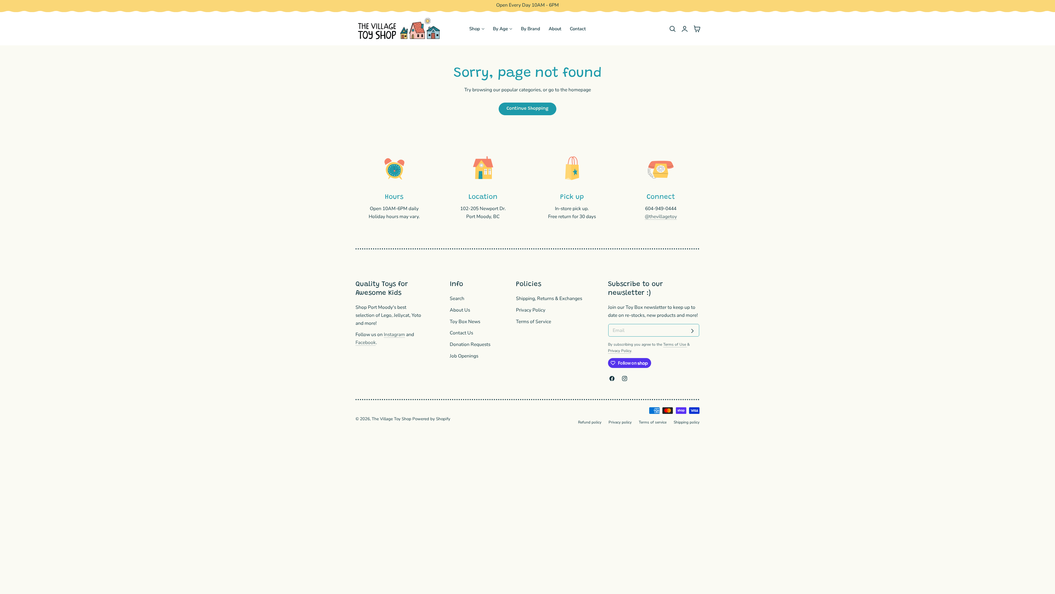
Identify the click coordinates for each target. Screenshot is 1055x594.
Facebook (366, 342)
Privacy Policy (530, 310)
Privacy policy (620, 422)
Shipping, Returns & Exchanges (549, 298)
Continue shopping (527, 108)
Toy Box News (465, 321)
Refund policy (589, 422)
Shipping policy (686, 422)
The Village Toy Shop (391, 419)
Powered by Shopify (431, 419)
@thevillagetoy (661, 216)
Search (457, 298)
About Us (460, 310)
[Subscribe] (692, 331)
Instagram (394, 334)
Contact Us (461, 333)
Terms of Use (675, 344)
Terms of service (653, 422)
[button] (672, 28)
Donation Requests (470, 344)
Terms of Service (533, 321)
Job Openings (464, 356)
